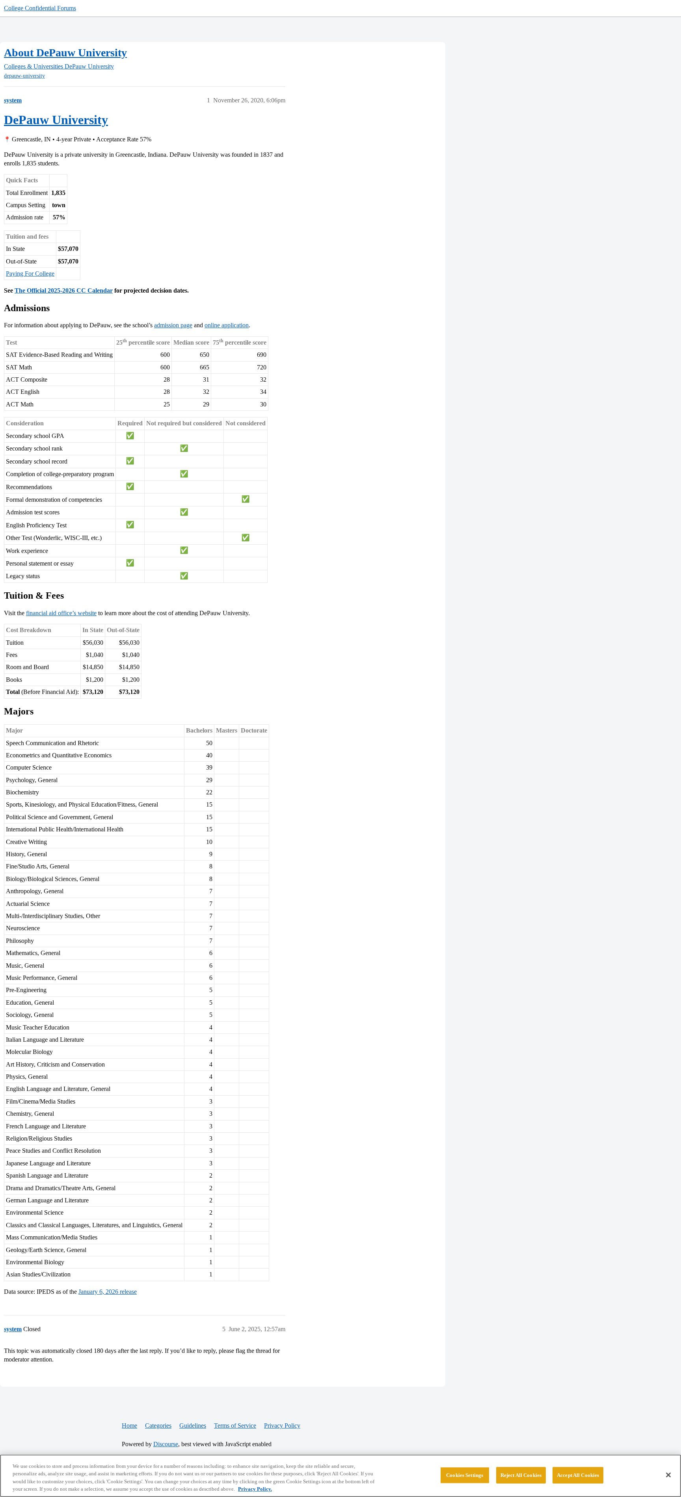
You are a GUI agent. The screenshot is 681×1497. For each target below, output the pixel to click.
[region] (340, 1475)
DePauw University (56, 120)
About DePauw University (65, 52)
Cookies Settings (464, 1475)
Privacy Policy (282, 1425)
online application (227, 325)
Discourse (165, 1444)
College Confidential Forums (40, 8)
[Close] (668, 1475)
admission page (173, 325)
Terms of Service (235, 1425)
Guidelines (192, 1425)
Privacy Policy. (255, 1489)
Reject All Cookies (521, 1475)
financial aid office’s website (61, 613)
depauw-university (24, 76)
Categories (158, 1425)
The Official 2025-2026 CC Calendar (64, 290)
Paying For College (30, 273)
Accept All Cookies (578, 1475)
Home (129, 1425)
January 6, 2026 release (107, 1291)
